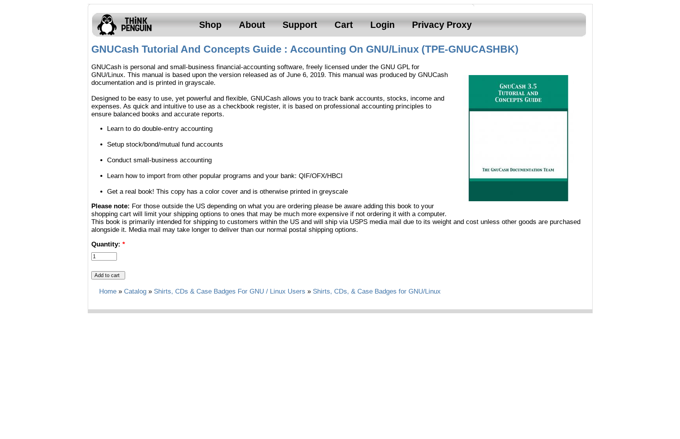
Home (107, 291)
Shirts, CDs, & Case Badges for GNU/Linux (377, 291)
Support (300, 25)
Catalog (135, 291)
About (252, 25)
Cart (343, 25)
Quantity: (108, 244)
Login (382, 25)
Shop (210, 25)
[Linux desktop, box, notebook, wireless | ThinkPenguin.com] (122, 35)
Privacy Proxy (442, 25)
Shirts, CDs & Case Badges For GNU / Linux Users (229, 291)
